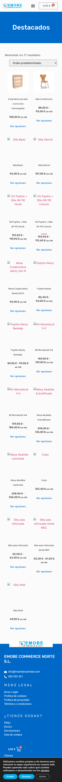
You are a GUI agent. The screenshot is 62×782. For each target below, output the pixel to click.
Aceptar (10, 776)
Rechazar (26, 776)
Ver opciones (18, 126)
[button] (33, 6)
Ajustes (42, 776)
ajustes (45, 770)
